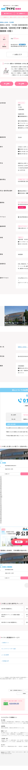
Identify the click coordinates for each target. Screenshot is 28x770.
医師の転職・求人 (20, 741)
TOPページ (8, 13)
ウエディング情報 (5, 734)
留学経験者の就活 (10, 721)
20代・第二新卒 (20, 740)
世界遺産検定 (12, 734)
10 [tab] (1, 496)
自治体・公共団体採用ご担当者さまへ (16, 690)
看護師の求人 (4, 741)
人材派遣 (3, 740)
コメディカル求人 (12, 741)
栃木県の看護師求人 (7, 609)
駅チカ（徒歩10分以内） (22, 202)
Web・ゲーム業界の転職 (11, 740)
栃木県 (14, 17)
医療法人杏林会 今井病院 (7, 22)
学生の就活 (3, 721)
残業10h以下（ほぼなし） (23, 226)
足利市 (19, 17)
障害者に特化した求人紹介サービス (9, 723)
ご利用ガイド (22, 13)
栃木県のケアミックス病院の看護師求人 (11, 615)
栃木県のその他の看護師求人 (9, 622)
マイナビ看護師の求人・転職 (6, 17)
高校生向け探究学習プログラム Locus (16, 727)
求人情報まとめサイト (5, 732)
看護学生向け (17, 721)
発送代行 (20, 746)
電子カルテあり (21, 102)
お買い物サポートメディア (7, 735)
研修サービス (3, 746)
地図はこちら (21, 44)
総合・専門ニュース (15, 732)
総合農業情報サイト (21, 734)
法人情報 (21, 83)
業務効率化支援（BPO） (12, 746)
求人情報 (6, 83)
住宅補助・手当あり (22, 179)
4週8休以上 (20, 237)
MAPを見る (21, 207)
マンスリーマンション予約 (19, 735)
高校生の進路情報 (4, 727)
